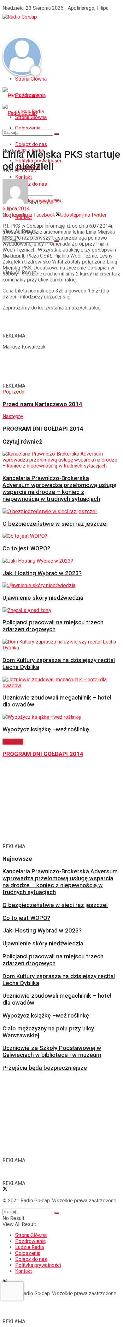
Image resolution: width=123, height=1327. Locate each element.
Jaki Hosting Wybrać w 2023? (42, 573)
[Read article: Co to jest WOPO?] (60, 536)
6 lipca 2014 (16, 209)
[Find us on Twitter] (5, 1190)
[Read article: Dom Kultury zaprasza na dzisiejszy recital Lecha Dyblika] (60, 645)
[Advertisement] (53, 28)
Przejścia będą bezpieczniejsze (45, 1067)
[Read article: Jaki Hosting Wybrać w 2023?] (60, 561)
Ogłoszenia (27, 1253)
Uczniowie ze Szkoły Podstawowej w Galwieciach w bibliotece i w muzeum (52, 1051)
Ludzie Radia (29, 1247)
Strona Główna (31, 79)
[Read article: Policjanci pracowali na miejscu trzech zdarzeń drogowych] (60, 610)
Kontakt (23, 1271)
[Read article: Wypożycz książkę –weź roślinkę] (60, 717)
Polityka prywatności (38, 1265)
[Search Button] (56, 134)
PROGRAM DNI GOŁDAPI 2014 (43, 754)
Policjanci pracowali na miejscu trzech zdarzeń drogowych (53, 626)
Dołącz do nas (31, 1259)
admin (46, 203)
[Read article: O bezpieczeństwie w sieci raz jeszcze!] (60, 511)
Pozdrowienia (30, 1241)
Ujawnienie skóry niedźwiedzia (43, 597)
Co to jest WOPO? (26, 548)
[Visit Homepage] (20, 17)
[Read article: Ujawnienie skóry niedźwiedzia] (60, 585)
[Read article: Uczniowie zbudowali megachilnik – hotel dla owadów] (60, 683)
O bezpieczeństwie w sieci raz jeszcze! (55, 523)
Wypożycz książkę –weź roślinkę (46, 729)
